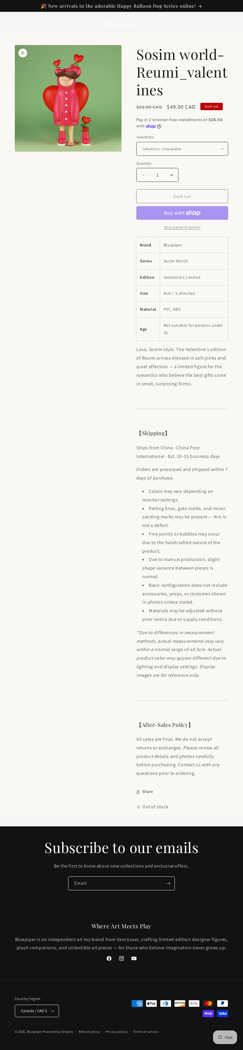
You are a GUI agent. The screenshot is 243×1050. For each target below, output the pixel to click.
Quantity (143, 163)
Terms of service (145, 1032)
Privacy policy (117, 1032)
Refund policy (89, 1032)
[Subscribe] (168, 883)
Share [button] (147, 791)
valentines (145, 137)
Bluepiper (34, 1032)
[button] (16, 23)
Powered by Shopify (58, 1032)
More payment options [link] (182, 227)
